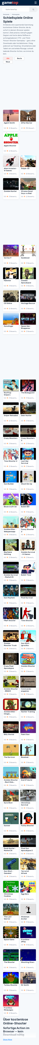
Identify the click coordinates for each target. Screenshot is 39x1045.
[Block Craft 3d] (11, 499)
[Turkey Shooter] (11, 978)
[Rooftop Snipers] (11, 385)
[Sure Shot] (11, 795)
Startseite (6, 14)
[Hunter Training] (28, 704)
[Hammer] (11, 273)
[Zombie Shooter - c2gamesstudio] (28, 659)
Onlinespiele (16, 14)
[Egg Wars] (28, 887)
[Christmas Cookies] (11, 887)
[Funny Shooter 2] (28, 522)
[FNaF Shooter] (11, 613)
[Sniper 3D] (28, 161)
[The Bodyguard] (28, 385)
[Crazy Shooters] (11, 431)
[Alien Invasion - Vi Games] (11, 161)
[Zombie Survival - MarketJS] (11, 568)
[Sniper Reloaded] (11, 408)
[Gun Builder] (11, 476)
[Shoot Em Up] (28, 476)
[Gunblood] (28, 250)
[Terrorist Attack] (28, 864)
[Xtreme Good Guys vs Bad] (28, 184)
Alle (7, 58)
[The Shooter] (11, 955)
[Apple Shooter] (11, 138)
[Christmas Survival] (28, 795)
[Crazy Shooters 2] (28, 431)
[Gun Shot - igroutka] (28, 636)
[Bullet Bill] (28, 499)
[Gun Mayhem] (11, 590)
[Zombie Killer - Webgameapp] (11, 522)
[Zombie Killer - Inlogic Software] (11, 704)
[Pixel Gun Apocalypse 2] (28, 841)
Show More (7, 1040)
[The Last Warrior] (11, 909)
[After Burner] (28, 115)
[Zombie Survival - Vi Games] (28, 545)
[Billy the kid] (11, 727)
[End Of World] (28, 773)
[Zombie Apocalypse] (28, 273)
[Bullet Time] (28, 568)
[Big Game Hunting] (11, 545)
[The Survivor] (11, 750)
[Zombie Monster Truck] (11, 636)
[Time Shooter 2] (11, 454)
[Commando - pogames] (28, 682)
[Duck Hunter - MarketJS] (11, 841)
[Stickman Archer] (28, 909)
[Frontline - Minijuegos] (11, 1000)
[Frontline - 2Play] (28, 932)
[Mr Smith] (28, 978)
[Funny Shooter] (28, 818)
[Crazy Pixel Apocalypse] (11, 659)
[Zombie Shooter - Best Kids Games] (11, 773)
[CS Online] (11, 296)
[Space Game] (11, 932)
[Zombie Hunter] (11, 184)
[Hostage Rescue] (28, 296)
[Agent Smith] (11, 115)
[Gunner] (11, 818)
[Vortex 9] (11, 250)
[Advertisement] (19, 85)
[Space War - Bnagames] (28, 319)
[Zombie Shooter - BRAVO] (11, 682)
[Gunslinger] (11, 319)
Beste (19, 58)
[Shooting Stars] (28, 955)
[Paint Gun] (28, 727)
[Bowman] (28, 750)
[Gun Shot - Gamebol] (11, 864)
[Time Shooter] (28, 613)
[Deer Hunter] (28, 408)
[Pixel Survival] (28, 590)
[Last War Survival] (28, 454)
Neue (8, 62)
